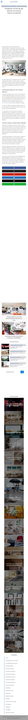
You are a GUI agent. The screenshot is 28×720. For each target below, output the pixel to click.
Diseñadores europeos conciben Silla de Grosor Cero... (14, 599)
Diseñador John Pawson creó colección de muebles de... (14, 564)
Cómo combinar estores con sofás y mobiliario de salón (14, 431)
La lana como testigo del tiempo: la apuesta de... (14, 458)
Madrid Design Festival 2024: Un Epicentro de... (14, 623)
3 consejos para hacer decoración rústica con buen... (14, 512)
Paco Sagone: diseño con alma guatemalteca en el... (14, 404)
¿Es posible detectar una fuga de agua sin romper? (14, 485)
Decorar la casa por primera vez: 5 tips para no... (14, 527)
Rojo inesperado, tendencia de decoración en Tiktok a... (14, 541)
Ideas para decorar (22, 6)
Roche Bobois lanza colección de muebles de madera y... (14, 646)
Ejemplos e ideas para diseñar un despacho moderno (14, 444)
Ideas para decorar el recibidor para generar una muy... (14, 635)
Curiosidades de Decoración (16, 345)
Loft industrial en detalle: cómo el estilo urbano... (14, 498)
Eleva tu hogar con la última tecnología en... (14, 576)
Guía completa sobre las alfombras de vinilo (14, 418)
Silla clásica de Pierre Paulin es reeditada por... (14, 587)
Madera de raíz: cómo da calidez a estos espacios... (14, 611)
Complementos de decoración (8, 6)
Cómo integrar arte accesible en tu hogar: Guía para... (14, 471)
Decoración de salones (15, 357)
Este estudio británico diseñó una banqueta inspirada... (14, 552)
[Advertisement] (14, 30)
